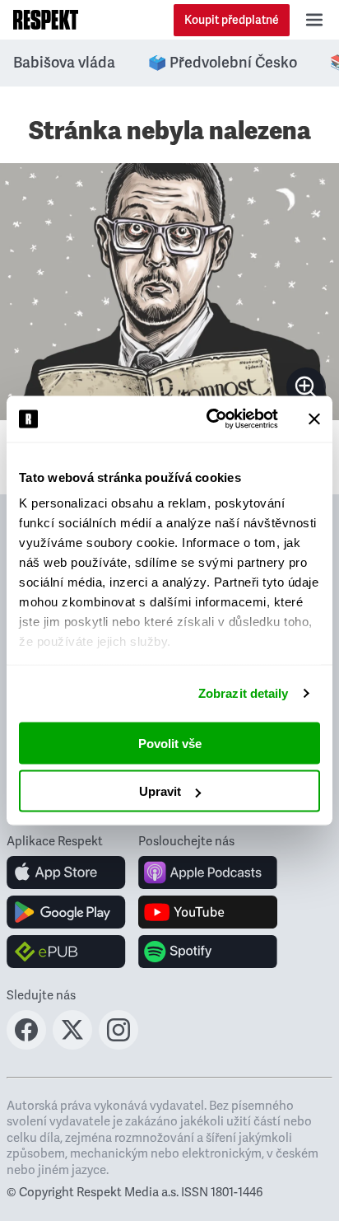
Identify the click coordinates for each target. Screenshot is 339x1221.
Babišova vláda (64, 63)
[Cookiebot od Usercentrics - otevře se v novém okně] (210, 419)
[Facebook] (26, 1045)
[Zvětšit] (169, 291)
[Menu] (314, 19)
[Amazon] (66, 951)
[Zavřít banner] (314, 418)
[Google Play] (66, 912)
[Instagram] (118, 1045)
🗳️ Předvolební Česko (222, 63)
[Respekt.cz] (45, 20)
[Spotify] (207, 951)
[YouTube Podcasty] (207, 912)
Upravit (160, 791)
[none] (306, 387)
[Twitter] (72, 1045)
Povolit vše (170, 743)
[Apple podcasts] (207, 872)
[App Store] (66, 872)
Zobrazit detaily (243, 693)
